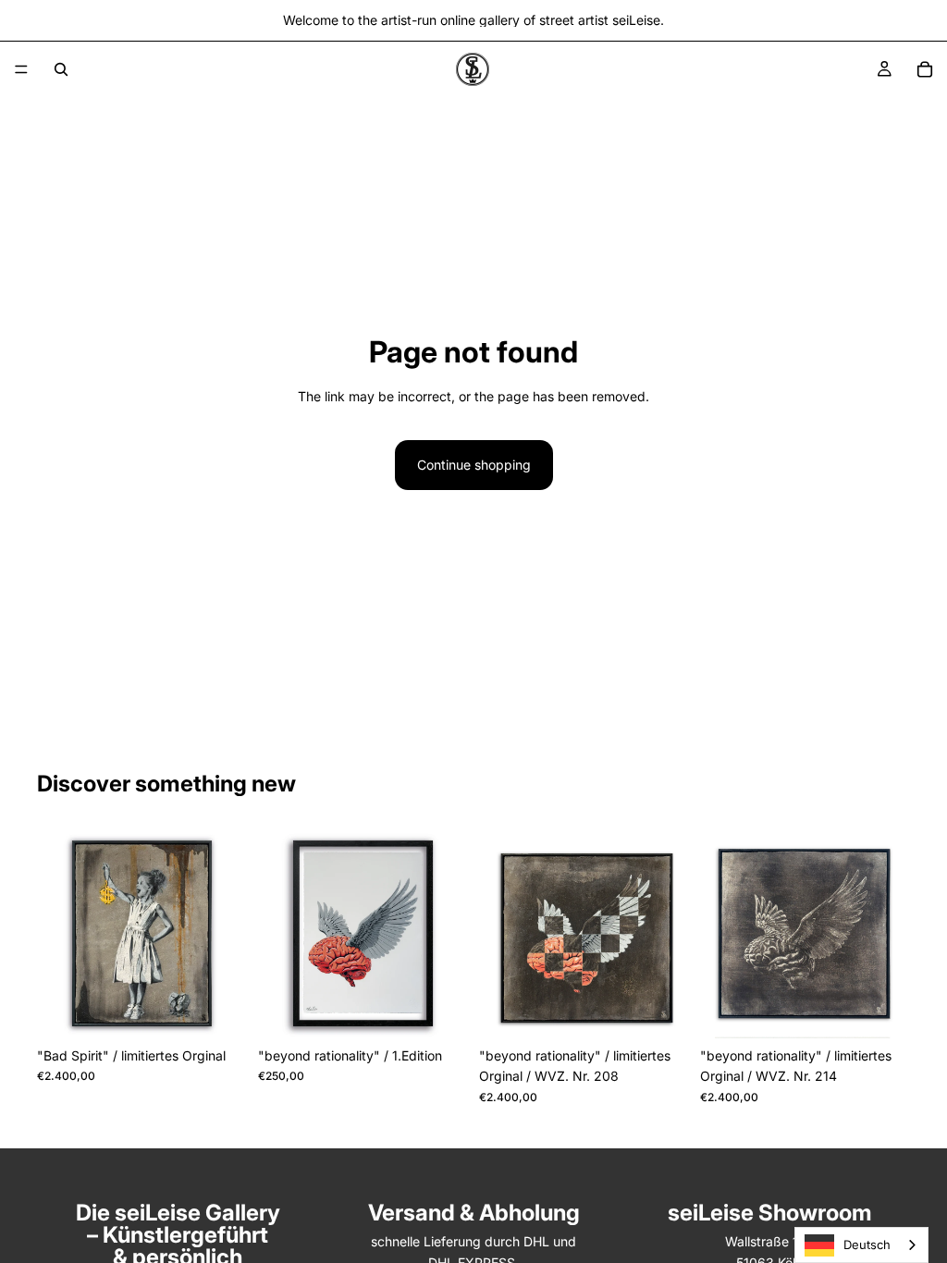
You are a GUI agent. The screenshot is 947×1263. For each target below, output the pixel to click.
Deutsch (867, 1244)
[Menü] (21, 69)
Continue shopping (474, 464)
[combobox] (861, 1245)
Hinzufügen (234, 1009)
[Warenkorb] (924, 69)
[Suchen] (61, 69)
